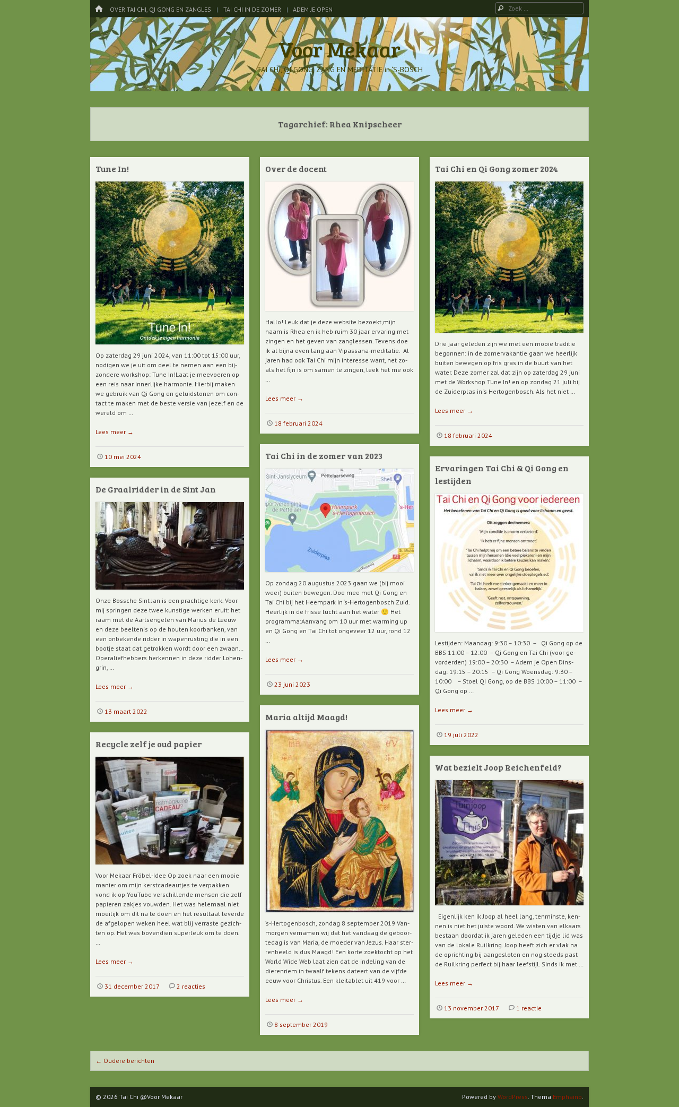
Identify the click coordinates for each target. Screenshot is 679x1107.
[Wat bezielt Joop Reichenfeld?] (509, 909)
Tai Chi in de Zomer (252, 9)
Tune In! (112, 168)
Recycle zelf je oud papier (148, 743)
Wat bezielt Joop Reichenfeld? (498, 767)
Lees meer (114, 432)
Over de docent (296, 168)
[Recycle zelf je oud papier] (169, 868)
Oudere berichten (124, 1061)
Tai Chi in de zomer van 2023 (323, 455)
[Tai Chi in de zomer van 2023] (339, 576)
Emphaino (567, 1097)
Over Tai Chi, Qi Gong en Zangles (160, 9)
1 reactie (529, 1008)
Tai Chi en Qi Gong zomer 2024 (496, 168)
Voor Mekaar (339, 48)
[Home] (99, 9)
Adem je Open (313, 9)
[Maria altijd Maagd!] (339, 916)
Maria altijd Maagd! (306, 716)
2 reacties (191, 986)
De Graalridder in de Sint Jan (155, 489)
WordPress (513, 1097)
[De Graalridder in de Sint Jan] (169, 594)
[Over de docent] (339, 315)
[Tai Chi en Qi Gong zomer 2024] (509, 337)
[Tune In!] (169, 348)
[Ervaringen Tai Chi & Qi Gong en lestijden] (509, 636)
